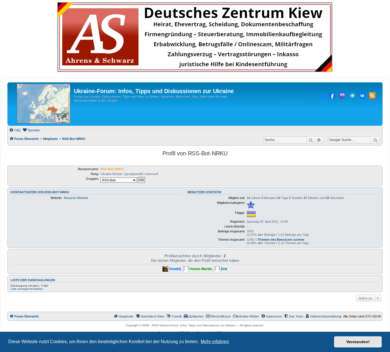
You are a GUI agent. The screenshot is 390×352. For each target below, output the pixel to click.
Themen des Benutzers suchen (281, 239)
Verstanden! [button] (358, 341)
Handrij (175, 269)
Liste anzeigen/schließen (27, 288)
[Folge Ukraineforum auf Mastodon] (342, 96)
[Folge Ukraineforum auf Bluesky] (322, 96)
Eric (224, 269)
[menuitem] (15, 130)
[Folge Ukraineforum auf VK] (362, 96)
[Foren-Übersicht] (43, 104)
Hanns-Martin (201, 269)
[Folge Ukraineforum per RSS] (372, 96)
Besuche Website (76, 198)
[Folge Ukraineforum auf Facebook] (332, 96)
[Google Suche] (375, 139)
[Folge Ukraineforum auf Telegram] (352, 96)
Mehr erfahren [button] (215, 341)
